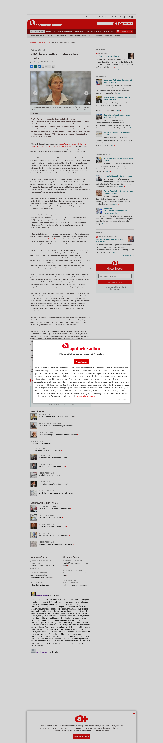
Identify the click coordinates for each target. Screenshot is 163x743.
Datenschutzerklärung (86, 396)
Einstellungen (123, 399)
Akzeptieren (81, 362)
